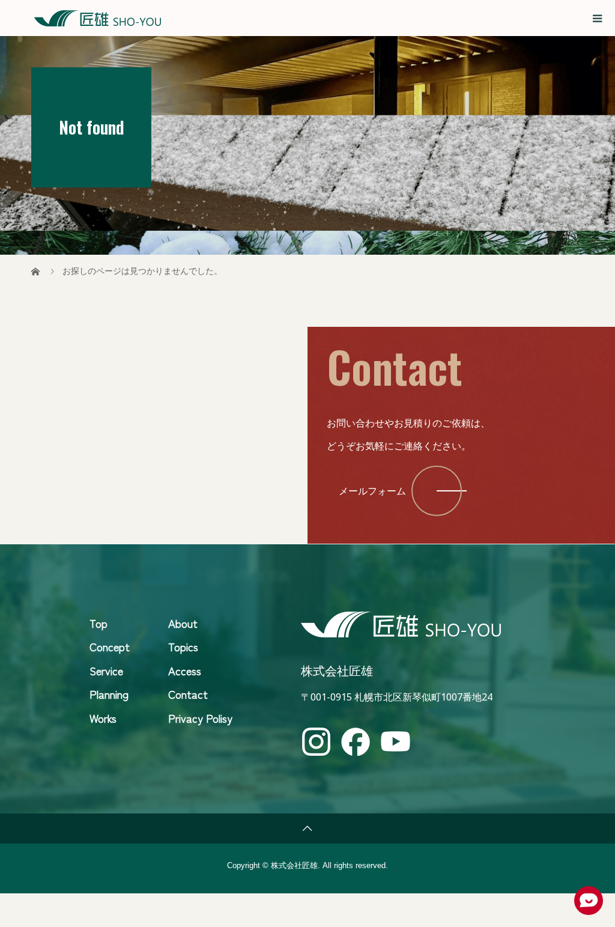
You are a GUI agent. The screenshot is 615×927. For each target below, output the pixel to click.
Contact (188, 694)
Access (184, 670)
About (183, 623)
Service (106, 670)
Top (98, 623)
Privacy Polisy (200, 718)
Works (103, 718)
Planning (109, 694)
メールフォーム (372, 491)
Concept (109, 646)
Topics (183, 646)
